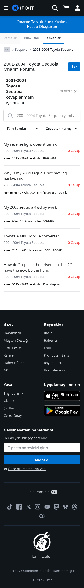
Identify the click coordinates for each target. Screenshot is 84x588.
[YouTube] (47, 507)
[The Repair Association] (42, 516)
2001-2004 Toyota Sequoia (53, 49)
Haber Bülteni (14, 363)
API (6, 370)
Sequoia (21, 49)
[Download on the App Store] (62, 395)
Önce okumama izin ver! (27, 469)
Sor (74, 66)
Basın (48, 333)
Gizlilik (9, 400)
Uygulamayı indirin (62, 384)
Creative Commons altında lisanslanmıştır (42, 570)
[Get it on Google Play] (62, 410)
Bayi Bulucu (53, 363)
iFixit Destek (13, 348)
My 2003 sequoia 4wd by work (30, 207)
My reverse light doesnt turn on (32, 144)
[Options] (7, 49)
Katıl (47, 348)
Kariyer (9, 355)
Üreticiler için (54, 370)
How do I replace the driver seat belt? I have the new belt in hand (38, 267)
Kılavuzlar (31, 38)
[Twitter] (28, 507)
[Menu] (6, 8)
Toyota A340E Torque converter (31, 236)
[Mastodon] (56, 507)
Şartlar (9, 408)
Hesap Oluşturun (42, 26)
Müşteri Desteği (16, 340)
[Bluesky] (65, 506)
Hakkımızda (13, 333)
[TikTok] (10, 507)
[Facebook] (19, 507)
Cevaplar (54, 38)
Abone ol (42, 460)
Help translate (38, 492)
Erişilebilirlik (13, 393)
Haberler (51, 340)
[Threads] (74, 507)
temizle (66, 91)
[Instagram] (38, 507)
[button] (55, 8)
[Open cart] (66, 8)
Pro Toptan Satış (56, 355)
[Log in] (77, 8)
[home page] (23, 8)
